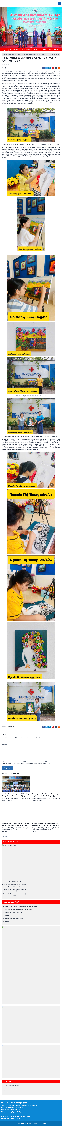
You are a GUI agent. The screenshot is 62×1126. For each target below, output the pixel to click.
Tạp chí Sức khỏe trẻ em (12, 1086)
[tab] (30, 47)
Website (45, 761)
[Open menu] (59, 3)
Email (24, 761)
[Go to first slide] (59, 27)
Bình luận (5, 744)
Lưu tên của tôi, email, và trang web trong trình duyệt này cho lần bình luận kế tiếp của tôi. (26, 763)
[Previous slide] (2, 27)
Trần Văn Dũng (6, 64)
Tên (3, 761)
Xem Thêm (4, 802)
